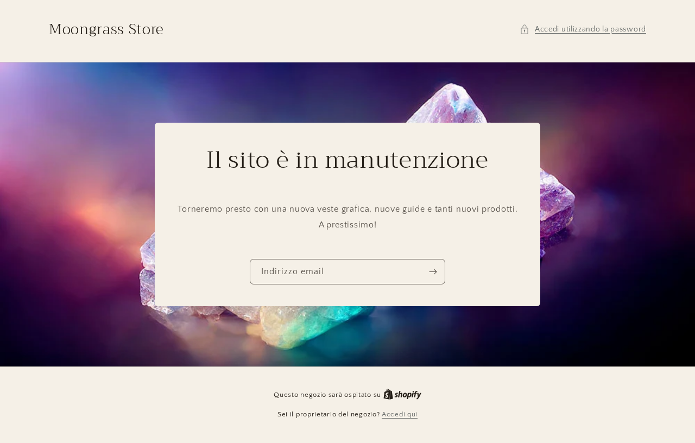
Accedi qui (400, 414)
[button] (583, 29)
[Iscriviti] (433, 271)
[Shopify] (402, 394)
